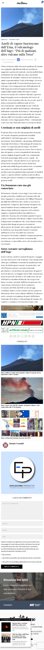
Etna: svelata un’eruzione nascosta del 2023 (16, 438)
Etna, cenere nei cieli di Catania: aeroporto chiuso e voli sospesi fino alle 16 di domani (20, 406)
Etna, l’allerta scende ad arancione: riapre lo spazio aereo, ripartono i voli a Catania (21, 373)
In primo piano (14, 39)
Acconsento (6, 555)
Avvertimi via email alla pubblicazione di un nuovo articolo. (22, 562)
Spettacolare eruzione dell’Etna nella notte (19, 624)
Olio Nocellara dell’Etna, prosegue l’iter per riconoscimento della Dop (20, 636)
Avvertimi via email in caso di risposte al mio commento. (22, 558)
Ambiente (4, 39)
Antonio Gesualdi (27, 59)
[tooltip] (11, 336)
